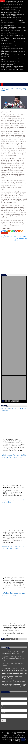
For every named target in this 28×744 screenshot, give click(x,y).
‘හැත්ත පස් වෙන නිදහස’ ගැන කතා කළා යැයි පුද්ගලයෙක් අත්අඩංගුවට (20, 238)
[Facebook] (2, 231)
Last (2, 705)
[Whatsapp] (12, 231)
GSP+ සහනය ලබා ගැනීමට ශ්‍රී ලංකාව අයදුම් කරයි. (11, 61)
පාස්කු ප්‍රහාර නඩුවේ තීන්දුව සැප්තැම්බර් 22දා (10, 12)
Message (4, 712)
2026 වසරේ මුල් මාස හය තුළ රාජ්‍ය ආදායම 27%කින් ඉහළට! (13, 20)
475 (13, 638)
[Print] (9, 231)
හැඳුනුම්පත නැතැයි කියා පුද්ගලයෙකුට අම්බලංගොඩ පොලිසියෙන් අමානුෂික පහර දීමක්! (13, 658)
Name (3, 696)
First (2, 700)
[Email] (7, 231)
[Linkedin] (14, 231)
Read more (19, 450)
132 (14, 401)
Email (3, 708)
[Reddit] (19, 231)
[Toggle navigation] (4, 84)
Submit (4, 720)
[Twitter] (4, 231)
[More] (21, 231)
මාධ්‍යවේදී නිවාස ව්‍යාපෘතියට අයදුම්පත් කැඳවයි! (10, 11)
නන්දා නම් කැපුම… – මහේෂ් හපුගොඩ (9, 33)
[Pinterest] (16, 231)
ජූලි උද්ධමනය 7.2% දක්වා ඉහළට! (8, 25)
